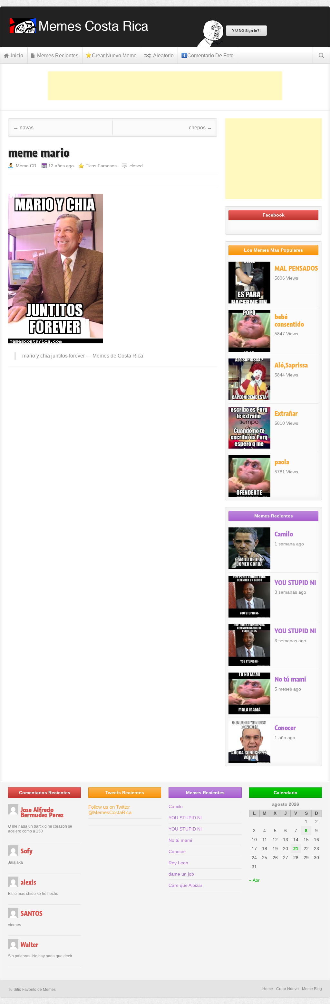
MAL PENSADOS (296, 268)
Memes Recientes (57, 55)
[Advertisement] (165, 85)
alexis (28, 882)
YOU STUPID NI (295, 583)
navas (23, 127)
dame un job (181, 874)
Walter (29, 945)
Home (267, 989)
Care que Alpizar (185, 885)
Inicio (17, 55)
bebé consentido (289, 320)
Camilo (284, 534)
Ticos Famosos (101, 165)
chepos (200, 127)
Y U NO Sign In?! (246, 31)
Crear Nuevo (287, 989)
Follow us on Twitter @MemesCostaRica (109, 809)
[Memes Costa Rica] (81, 31)
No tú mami (290, 679)
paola (282, 462)
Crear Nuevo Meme (114, 55)
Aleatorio (163, 55)
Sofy (27, 851)
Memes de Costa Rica (117, 355)
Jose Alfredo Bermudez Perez (42, 812)
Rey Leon (178, 862)
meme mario (39, 153)
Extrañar (286, 413)
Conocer (285, 728)
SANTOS (32, 913)
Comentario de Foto (210, 55)
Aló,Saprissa (291, 365)
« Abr (254, 880)
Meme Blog (312, 989)
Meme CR (26, 165)
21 (295, 848)
